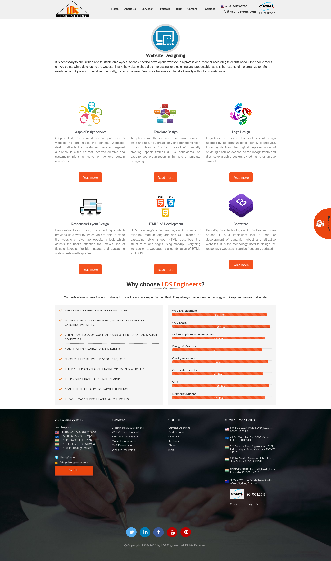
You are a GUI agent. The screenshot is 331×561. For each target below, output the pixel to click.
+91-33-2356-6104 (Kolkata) (77, 444)
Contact (210, 8)
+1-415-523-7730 (236, 6)
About (172, 445)
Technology (175, 441)
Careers (192, 8)
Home (115, 8)
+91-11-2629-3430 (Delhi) (76, 440)
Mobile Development (124, 441)
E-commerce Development (128, 428)
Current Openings (179, 428)
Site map (261, 504)
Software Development (126, 436)
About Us (130, 8)
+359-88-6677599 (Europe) (76, 436)
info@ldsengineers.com (74, 462)
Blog (179, 8)
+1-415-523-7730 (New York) (78, 432)
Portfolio (165, 8)
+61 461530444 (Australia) (76, 448)
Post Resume (176, 432)
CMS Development (123, 445)
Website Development (125, 432)
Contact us (236, 504)
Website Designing (123, 450)
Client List (174, 436)
